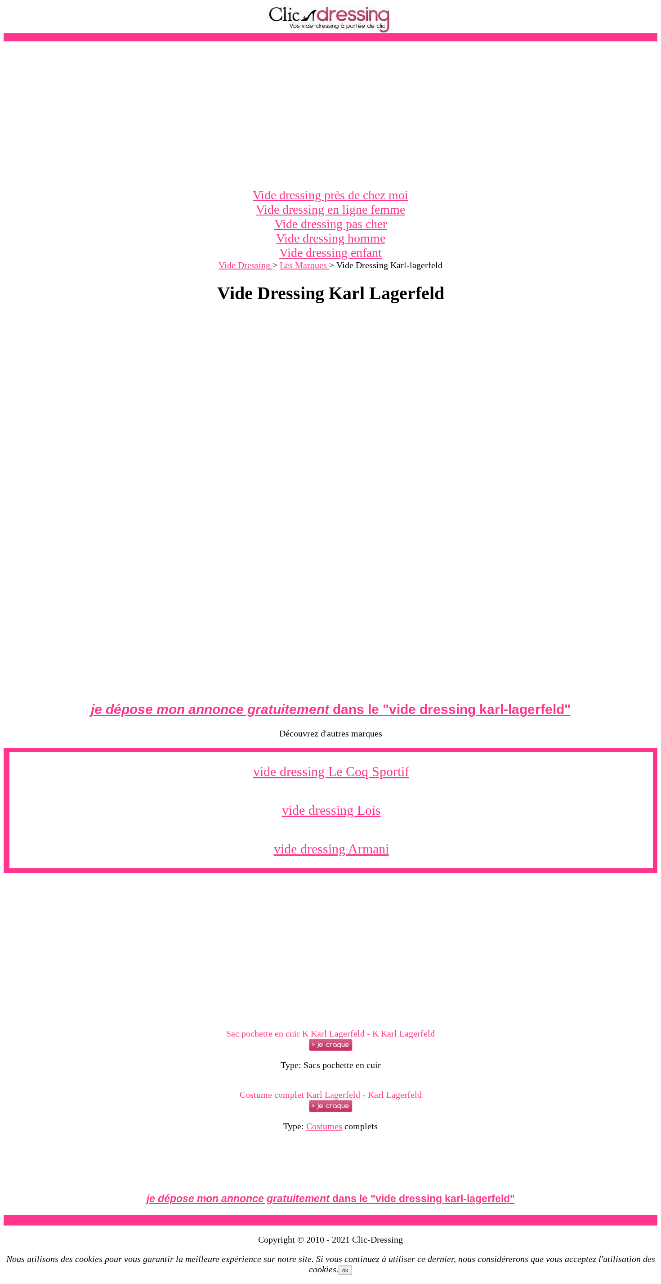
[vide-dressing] (330, 31)
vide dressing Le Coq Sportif (331, 771)
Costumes (324, 1126)
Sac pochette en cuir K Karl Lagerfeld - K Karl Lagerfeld (330, 1033)
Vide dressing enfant (330, 253)
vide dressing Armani (331, 848)
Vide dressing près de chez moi (330, 195)
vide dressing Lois (331, 810)
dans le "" (331, 709)
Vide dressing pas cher (330, 224)
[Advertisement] (330, 115)
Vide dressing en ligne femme (330, 209)
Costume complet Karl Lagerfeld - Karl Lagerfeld (331, 1095)
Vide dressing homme (330, 238)
